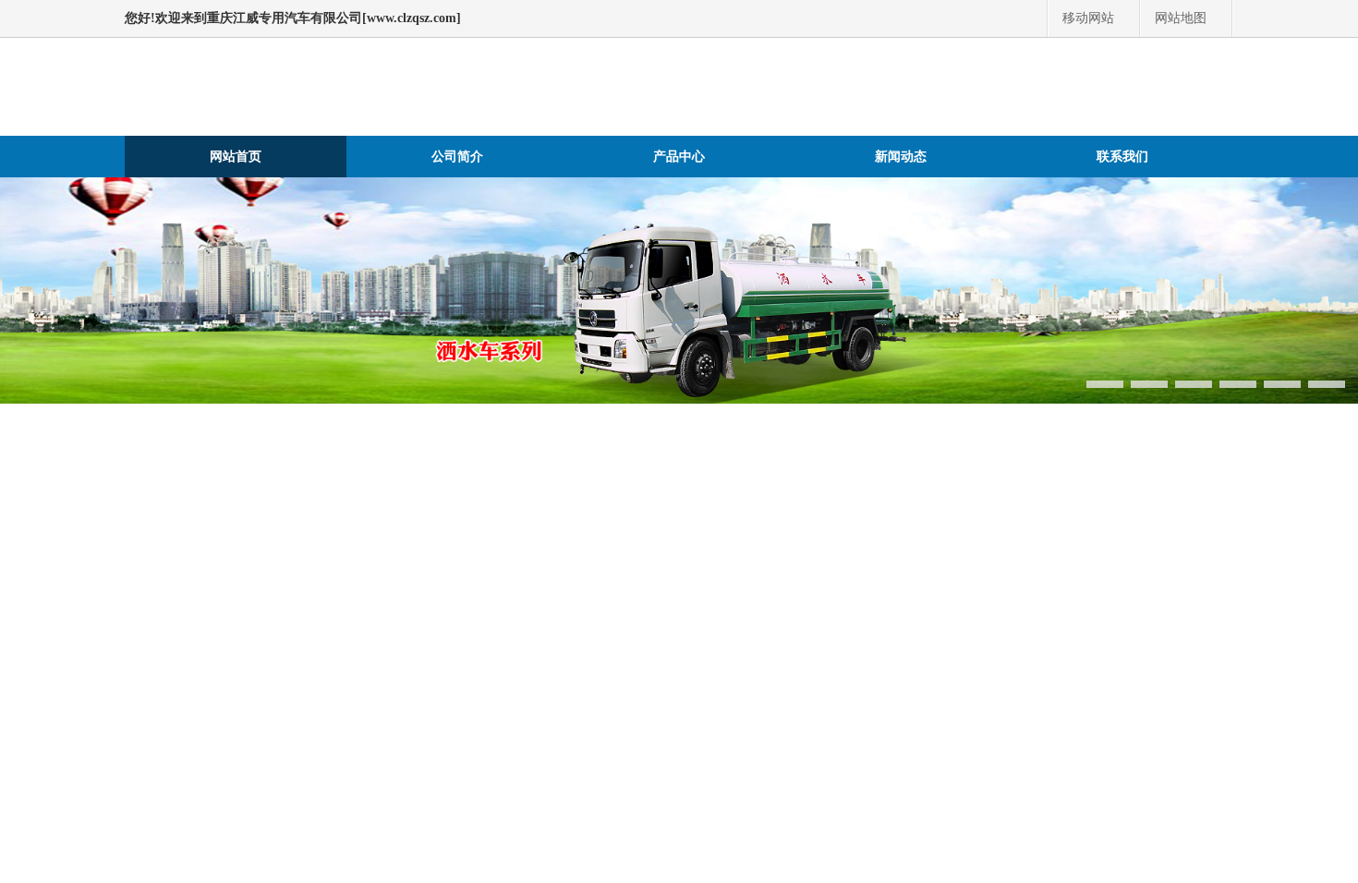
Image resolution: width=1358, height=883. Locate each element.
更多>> (1205, 693)
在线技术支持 (1281, 187)
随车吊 (610, 591)
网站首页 (235, 156)
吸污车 (300, 591)
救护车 (537, 565)
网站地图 (1180, 18)
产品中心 (679, 156)
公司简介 (457, 156)
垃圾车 (182, 591)
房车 (485, 565)
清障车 (551, 591)
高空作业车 (684, 591)
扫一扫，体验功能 (1292, 302)
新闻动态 (901, 156)
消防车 (152, 615)
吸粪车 (241, 591)
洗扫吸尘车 (264, 693)
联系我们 (1122, 156)
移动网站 (1088, 18)
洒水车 (862, 565)
